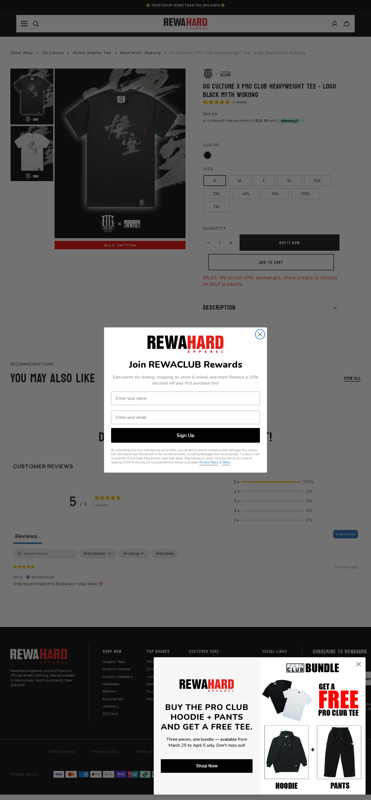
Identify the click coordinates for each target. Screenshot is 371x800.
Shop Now (207, 766)
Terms (226, 462)
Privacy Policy (208, 462)
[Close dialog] (260, 334)
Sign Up (185, 435)
